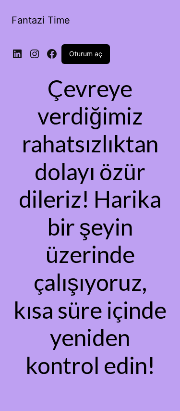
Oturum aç (85, 54)
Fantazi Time (41, 20)
